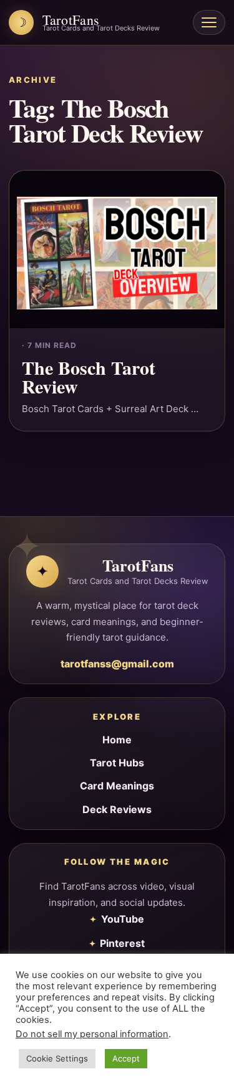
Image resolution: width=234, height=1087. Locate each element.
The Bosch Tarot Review (88, 377)
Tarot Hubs (117, 762)
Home (117, 739)
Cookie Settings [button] (57, 1058)
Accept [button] (126, 1058)
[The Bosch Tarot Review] (117, 249)
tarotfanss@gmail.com (117, 663)
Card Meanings (117, 785)
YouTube (122, 919)
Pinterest (122, 943)
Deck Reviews (117, 809)
